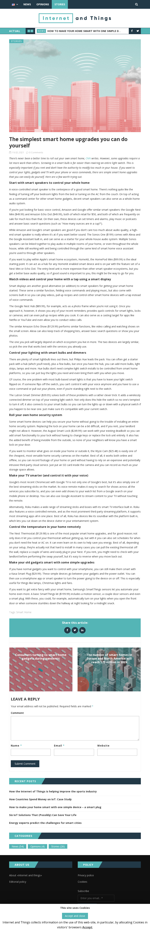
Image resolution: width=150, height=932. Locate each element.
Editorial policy (17, 881)
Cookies (82, 881)
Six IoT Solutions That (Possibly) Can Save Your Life (42, 815)
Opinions (42, 4)
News (27, 4)
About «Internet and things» (25, 875)
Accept (87, 927)
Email (59, 745)
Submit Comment (25, 763)
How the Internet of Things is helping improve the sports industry (53, 791)
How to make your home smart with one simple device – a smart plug (97, 31)
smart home (23, 612)
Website (103, 745)
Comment (17, 713)
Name (16, 745)
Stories (60, 4)
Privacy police (86, 875)
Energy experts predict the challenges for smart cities (45, 823)
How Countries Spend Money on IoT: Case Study (40, 799)
